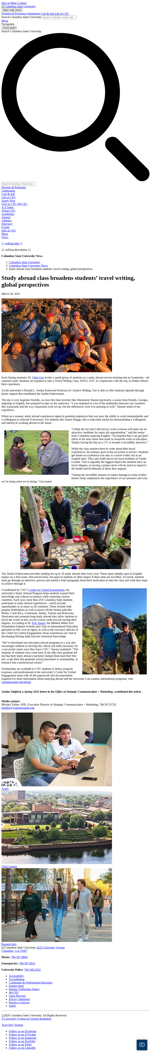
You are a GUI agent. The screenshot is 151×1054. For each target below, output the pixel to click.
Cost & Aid (48, 13)
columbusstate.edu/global (16, 682)
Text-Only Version (12, 1025)
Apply (5, 788)
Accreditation (16, 979)
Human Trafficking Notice (24, 989)
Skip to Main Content (14, 3)
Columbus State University (24, 262)
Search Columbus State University (21, 17)
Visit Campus (9, 866)
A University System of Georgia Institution (26, 1018)
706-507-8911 (27, 963)
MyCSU (22, 204)
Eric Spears (38, 623)
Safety (12, 1005)
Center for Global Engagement (46, 589)
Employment (16, 985)
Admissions (33, 13)
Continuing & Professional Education (30, 982)
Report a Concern (19, 1002)
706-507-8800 (19, 957)
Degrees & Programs (13, 13)
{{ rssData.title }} (11, 243)
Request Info (8, 944)
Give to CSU (9, 204)
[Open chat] (142, 1045)
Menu (4, 20)
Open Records (17, 995)
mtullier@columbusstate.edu (17, 707)
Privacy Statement (19, 999)
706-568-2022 (32, 969)
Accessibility (16, 975)
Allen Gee (38, 377)
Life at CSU (62, 13)
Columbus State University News (28, 265)
